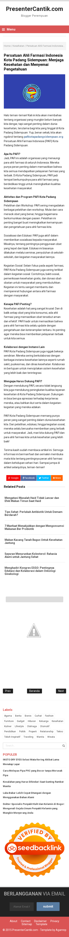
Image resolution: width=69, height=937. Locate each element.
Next (61, 690)
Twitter (45, 478)
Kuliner (8, 726)
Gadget (21, 721)
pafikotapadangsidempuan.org (43, 136)
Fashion (49, 715)
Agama (8, 715)
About (13, 921)
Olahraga (32, 726)
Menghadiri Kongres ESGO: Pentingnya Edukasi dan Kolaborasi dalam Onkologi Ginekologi (30, 570)
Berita (18, 715)
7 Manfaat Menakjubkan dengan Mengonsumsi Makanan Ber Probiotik (34, 527)
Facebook (29, 478)
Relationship (46, 731)
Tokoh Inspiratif (12, 737)
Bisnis (28, 715)
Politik (22, 731)
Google (15, 478)
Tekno (60, 731)
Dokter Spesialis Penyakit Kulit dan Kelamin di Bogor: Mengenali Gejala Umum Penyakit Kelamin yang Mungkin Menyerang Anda (34, 808)
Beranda (34, 690)
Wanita (40, 737)
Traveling (28, 737)
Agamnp (61, 929)
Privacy (54, 921)
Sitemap (27, 924)
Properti (33, 731)
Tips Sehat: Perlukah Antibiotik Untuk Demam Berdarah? (33, 513)
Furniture (9, 721)
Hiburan (32, 721)
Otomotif (44, 726)
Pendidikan (10, 731)
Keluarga (43, 721)
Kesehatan (57, 721)
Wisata (51, 737)
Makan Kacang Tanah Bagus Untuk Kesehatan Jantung (33, 541)
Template (41, 924)
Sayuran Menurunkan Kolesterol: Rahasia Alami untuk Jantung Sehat (31, 555)
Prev (8, 690)
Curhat (38, 715)
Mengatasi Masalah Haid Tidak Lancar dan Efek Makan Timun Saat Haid (32, 499)
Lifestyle (19, 726)
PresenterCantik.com (25, 929)
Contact (25, 921)
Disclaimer (40, 921)
